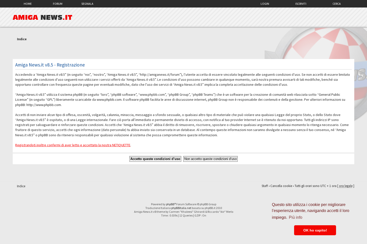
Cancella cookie (281, 186)
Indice (22, 39)
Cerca (337, 4)
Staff (265, 186)
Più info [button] (295, 217)
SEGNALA (87, 4)
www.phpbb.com (109, 99)
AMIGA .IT (42, 17)
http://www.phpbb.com (43, 104)
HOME (28, 4)
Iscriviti (300, 4)
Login (265, 4)
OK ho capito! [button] (315, 230)
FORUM (57, 4)
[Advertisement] (183, 50)
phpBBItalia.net (181, 208)
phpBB (170, 204)
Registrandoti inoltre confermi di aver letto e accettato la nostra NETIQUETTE (72, 145)
